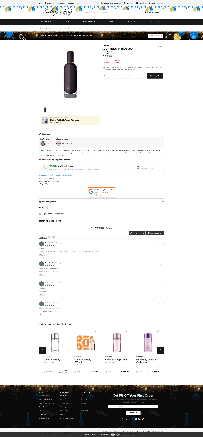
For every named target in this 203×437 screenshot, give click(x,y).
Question (52, 237)
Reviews (83, 403)
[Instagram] (135, 419)
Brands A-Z (45, 22)
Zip (82, 395)
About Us (63, 395)
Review (43, 237)
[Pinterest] (139, 419)
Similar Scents (156, 22)
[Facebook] (158, 46)
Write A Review (138, 233)
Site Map (84, 407)
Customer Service (44, 395)
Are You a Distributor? (67, 418)
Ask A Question (156, 233)
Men (111, 22)
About (41, 3)
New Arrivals (89, 22)
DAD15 (49, 36)
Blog (78, 3)
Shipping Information (45, 399)
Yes (113, 434)
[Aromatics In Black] (45, 109)
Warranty (63, 407)
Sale (67, 22)
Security (62, 414)
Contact (71, 3)
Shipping (50, 3)
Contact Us (42, 414)
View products (55, 122)
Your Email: (108, 76)
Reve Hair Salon (44, 418)
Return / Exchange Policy (47, 403)
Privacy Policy (64, 410)
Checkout (158, 12)
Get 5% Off (133, 413)
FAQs (41, 410)
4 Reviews (115, 56)
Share (43, 255)
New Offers (84, 410)
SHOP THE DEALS (155, 35)
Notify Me (156, 76)
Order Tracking (43, 407)
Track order (61, 3)
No (118, 434)
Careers (62, 422)
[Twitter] (161, 46)
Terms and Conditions (66, 403)
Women (131, 22)
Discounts (84, 399)
